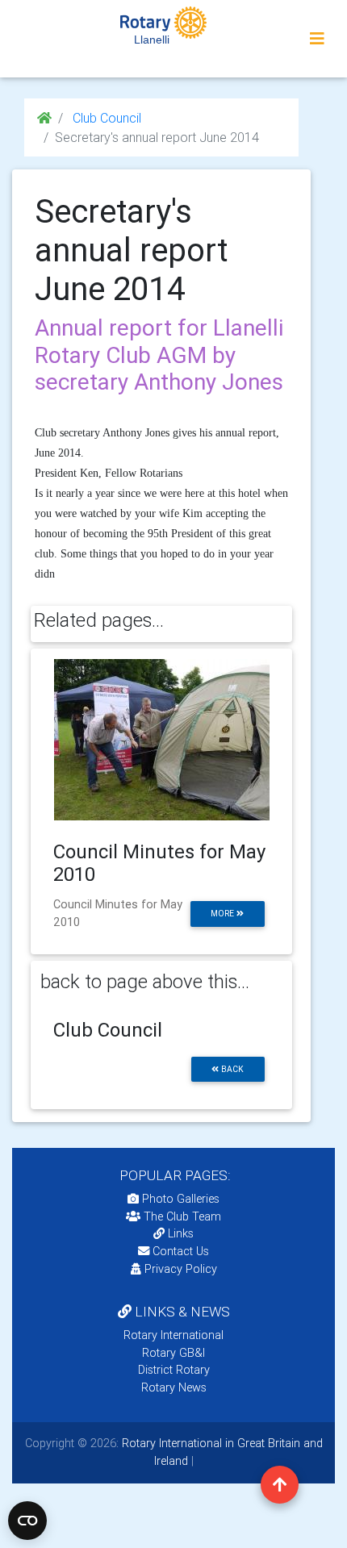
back (231, 1069)
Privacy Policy (180, 1269)
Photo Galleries (179, 1198)
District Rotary (174, 1369)
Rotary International (173, 1335)
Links (181, 1233)
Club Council (105, 118)
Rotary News (174, 1387)
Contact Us (179, 1251)
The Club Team (182, 1216)
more (223, 913)
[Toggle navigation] (317, 38)
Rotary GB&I (173, 1353)
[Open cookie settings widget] (27, 1520)
